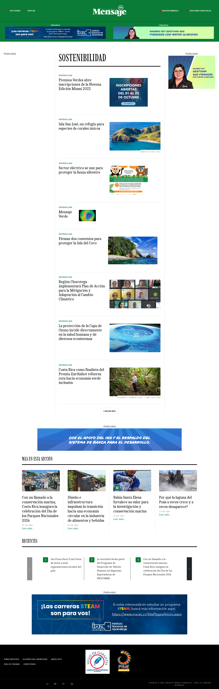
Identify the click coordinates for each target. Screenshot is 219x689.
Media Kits (56, 659)
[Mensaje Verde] (89, 215)
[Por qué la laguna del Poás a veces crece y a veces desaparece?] (178, 480)
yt (63, 684)
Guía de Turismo (12, 664)
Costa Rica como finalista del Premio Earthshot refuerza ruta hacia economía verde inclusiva (81, 376)
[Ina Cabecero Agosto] (55, 33)
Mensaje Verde (65, 214)
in (72, 684)
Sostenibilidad (65, 75)
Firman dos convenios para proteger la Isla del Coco (80, 240)
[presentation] (29, 568)
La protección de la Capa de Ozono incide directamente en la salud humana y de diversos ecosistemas (80, 332)
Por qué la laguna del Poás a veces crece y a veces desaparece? (176, 502)
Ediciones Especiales (200, 11)
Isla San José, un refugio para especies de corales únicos (81, 126)
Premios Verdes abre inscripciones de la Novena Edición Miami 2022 (80, 84)
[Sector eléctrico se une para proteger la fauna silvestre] (135, 180)
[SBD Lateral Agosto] (191, 72)
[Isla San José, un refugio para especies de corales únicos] (135, 136)
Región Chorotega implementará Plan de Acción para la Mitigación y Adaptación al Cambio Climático (82, 290)
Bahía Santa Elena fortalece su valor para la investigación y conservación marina (130, 504)
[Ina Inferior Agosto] (109, 614)
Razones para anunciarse (35, 659)
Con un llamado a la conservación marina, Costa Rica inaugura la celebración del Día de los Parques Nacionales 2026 (40, 509)
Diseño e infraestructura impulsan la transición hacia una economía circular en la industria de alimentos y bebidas (86, 509)
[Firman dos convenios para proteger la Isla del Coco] (132, 250)
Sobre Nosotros (11, 659)
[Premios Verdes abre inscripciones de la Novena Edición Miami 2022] (135, 92)
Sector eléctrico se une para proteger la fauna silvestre (81, 170)
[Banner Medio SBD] (109, 439)
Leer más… (28, 528)
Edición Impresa (170, 11)
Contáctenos (29, 664)
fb (55, 684)
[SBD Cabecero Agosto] (163, 33)
